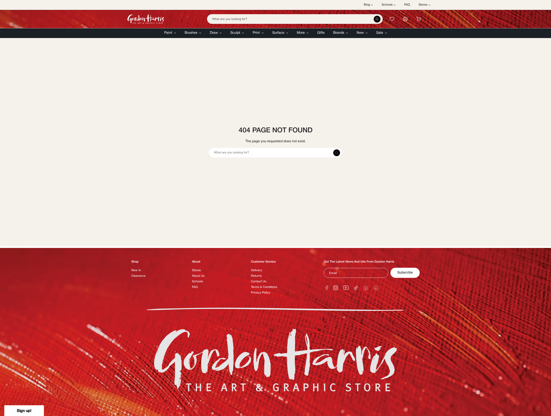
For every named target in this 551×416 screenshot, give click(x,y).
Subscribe (405, 272)
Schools (197, 281)
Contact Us (258, 281)
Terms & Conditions (264, 287)
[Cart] (419, 19)
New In (136, 270)
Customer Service (263, 261)
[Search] (377, 19)
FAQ (195, 287)
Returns (256, 276)
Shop (135, 261)
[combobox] (295, 19)
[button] (170, 33)
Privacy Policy (260, 292)
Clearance (138, 276)
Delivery (256, 270)
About (196, 261)
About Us (198, 276)
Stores (196, 270)
